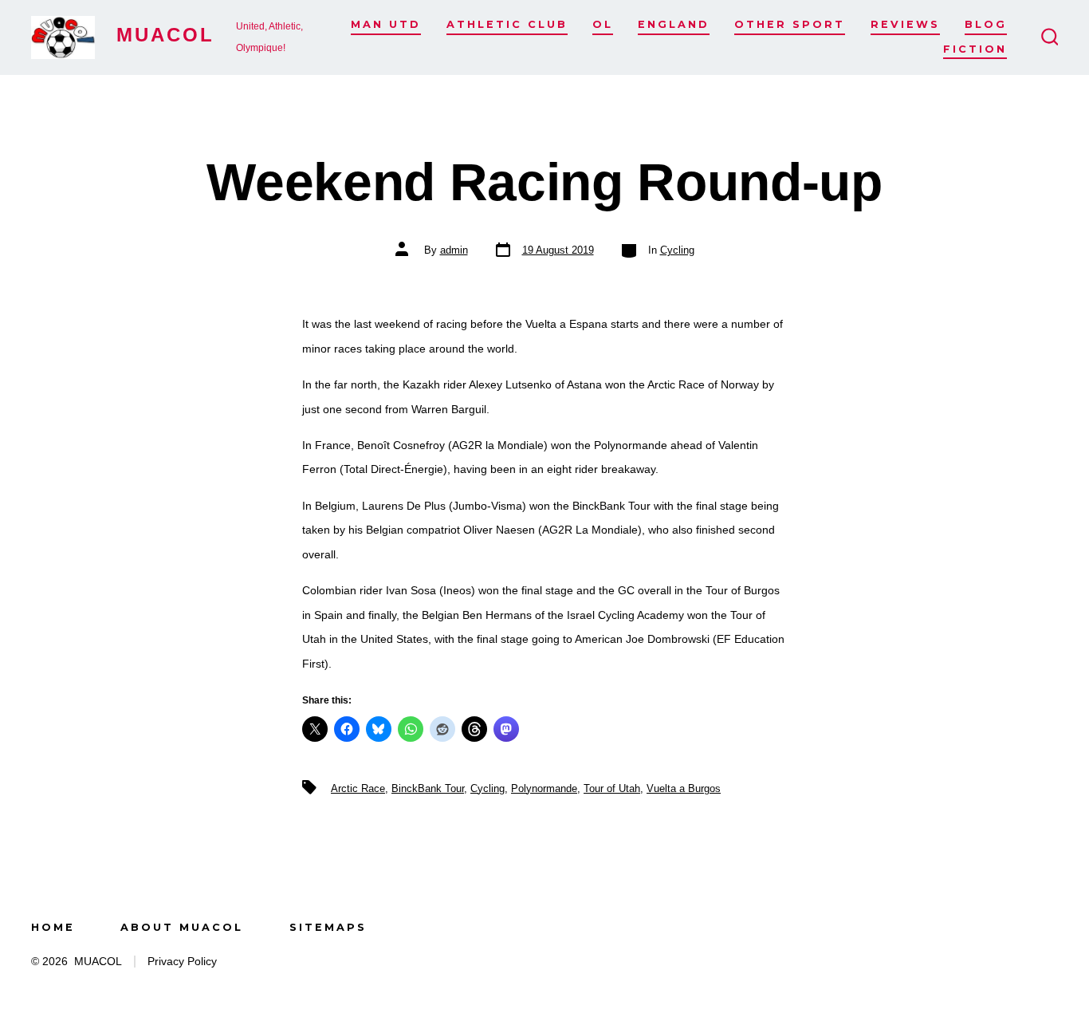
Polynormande (544, 788)
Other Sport (789, 24)
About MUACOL (181, 927)
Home (53, 927)
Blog (986, 24)
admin (454, 250)
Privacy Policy (182, 962)
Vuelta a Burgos (684, 788)
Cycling (677, 250)
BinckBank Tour (427, 788)
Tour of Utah (612, 788)
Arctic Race (358, 788)
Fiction (975, 49)
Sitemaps (328, 927)
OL (602, 24)
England (674, 24)
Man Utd (386, 24)
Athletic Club (507, 24)
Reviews (905, 24)
